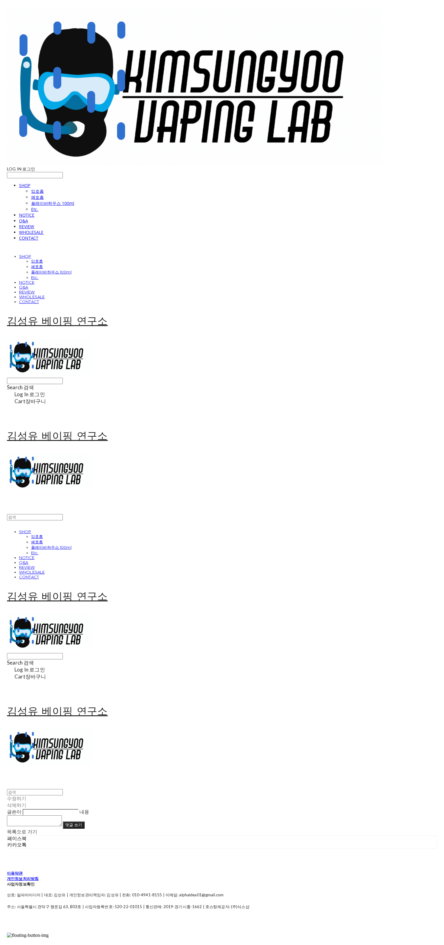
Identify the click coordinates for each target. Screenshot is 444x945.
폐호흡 (37, 197)
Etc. (34, 209)
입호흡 (37, 191)
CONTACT (28, 238)
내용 (84, 811)
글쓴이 (14, 811)
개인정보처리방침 (23, 878)
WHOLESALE (31, 232)
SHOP (24, 185)
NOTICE (26, 215)
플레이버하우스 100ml (52, 203)
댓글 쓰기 (73, 824)
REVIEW (26, 226)
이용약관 (15, 873)
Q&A (23, 221)
